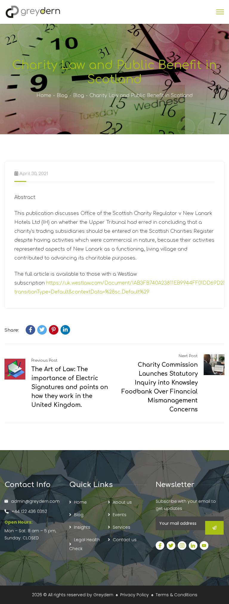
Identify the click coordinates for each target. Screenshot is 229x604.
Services (121, 527)
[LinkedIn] (65, 330)
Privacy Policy (134, 595)
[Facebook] (30, 330)
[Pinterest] (53, 330)
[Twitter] (42, 330)
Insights (82, 527)
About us (122, 502)
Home (43, 95)
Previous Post (44, 360)
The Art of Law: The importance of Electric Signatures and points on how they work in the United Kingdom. (69, 387)
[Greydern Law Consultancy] (32, 11)
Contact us (125, 540)
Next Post (188, 356)
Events (119, 515)
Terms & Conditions (176, 595)
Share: (11, 330)
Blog (62, 95)
